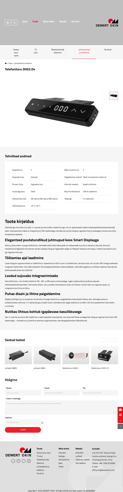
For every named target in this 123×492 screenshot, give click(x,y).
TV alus (36, 51)
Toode (35, 21)
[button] (104, 340)
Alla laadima (81, 463)
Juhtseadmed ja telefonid (84, 51)
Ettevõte (62, 452)
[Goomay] (90, 491)
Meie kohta (48, 21)
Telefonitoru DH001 (70, 368)
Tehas (61, 466)
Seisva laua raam (16, 52)
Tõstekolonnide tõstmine (57, 51)
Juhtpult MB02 (11, 368)
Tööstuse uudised (83, 459)
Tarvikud (107, 49)
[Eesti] (8, 22)
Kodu (24, 21)
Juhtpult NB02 (40, 368)
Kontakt (75, 21)
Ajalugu (62, 456)
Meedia (63, 21)
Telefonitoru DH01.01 (100, 368)
